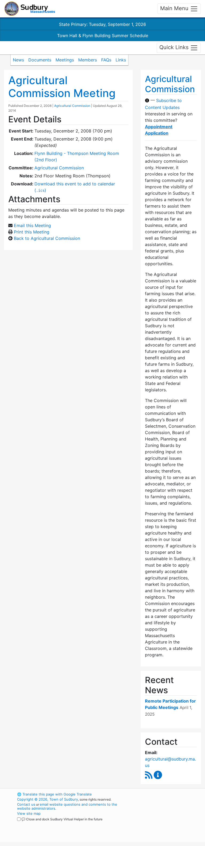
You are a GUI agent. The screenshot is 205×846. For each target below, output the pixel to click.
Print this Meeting (31, 232)
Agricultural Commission (72, 106)
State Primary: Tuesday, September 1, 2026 (102, 24)
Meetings (65, 60)
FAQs (106, 60)
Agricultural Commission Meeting (62, 87)
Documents (39, 60)
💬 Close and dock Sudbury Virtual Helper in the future (61, 819)
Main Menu (175, 8)
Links (121, 60)
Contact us (26, 804)
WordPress (160, 794)
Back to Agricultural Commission (47, 238)
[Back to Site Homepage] (29, 8)
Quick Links (174, 47)
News (18, 60)
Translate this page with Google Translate (54, 794)
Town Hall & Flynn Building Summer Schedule (102, 35)
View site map (29, 813)
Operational (169, 823)
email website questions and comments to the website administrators (67, 806)
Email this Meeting (32, 225)
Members (87, 60)
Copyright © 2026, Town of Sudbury (47, 799)
